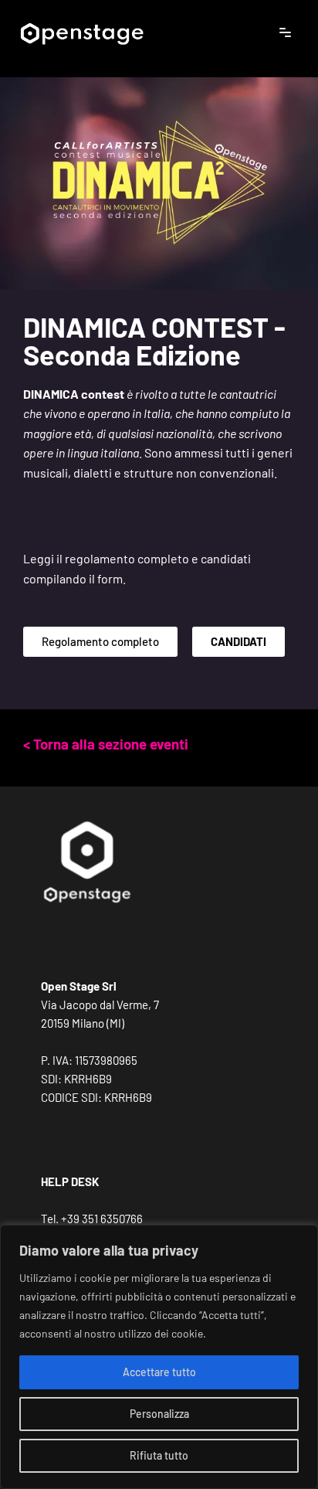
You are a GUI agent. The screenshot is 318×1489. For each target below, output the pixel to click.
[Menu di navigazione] (285, 32)
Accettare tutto (159, 1372)
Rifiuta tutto (159, 1455)
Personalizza (159, 1413)
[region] (159, 1357)
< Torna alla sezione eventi (105, 744)
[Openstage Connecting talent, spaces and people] (81, 32)
